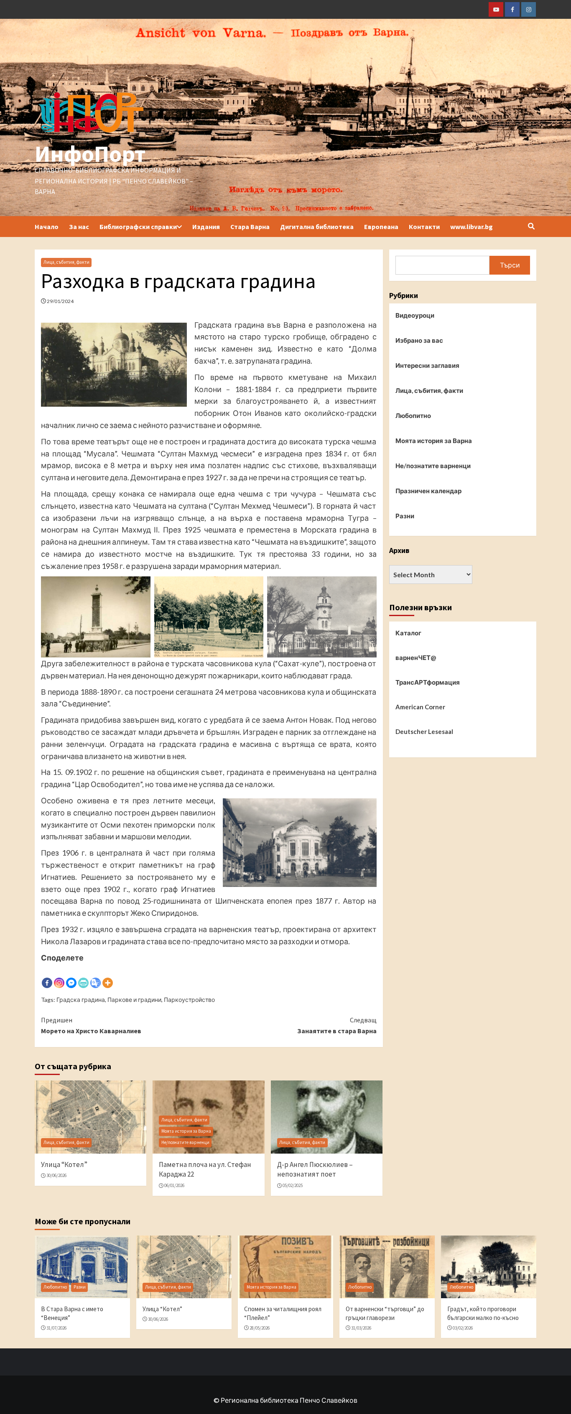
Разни (404, 516)
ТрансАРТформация (427, 682)
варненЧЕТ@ (415, 657)
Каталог (408, 633)
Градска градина (80, 999)
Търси (510, 265)
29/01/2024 (60, 301)
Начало (47, 226)
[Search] (531, 226)
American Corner (420, 707)
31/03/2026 (361, 1328)
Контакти (424, 226)
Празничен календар (428, 491)
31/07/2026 (56, 1328)
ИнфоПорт (90, 153)
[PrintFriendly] (83, 976)
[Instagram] (59, 976)
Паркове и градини (134, 999)
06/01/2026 (174, 1185)
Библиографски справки (138, 226)
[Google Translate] (95, 976)
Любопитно (413, 416)
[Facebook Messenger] (71, 976)
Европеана (381, 226)
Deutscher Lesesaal (424, 731)
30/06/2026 (56, 1175)
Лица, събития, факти (66, 262)
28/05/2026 (260, 1328)
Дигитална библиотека (317, 226)
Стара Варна (250, 226)
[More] (107, 976)
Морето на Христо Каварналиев (91, 1025)
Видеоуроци (414, 315)
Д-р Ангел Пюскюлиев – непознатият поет (315, 1169)
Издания (206, 226)
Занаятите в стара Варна (336, 1025)
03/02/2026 (463, 1328)
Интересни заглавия (427, 365)
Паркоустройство (189, 999)
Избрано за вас (419, 340)
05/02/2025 (293, 1185)
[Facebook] (47, 976)
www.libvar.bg (471, 226)
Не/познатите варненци (185, 1142)
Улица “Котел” (64, 1164)
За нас (79, 226)
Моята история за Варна (186, 1131)
